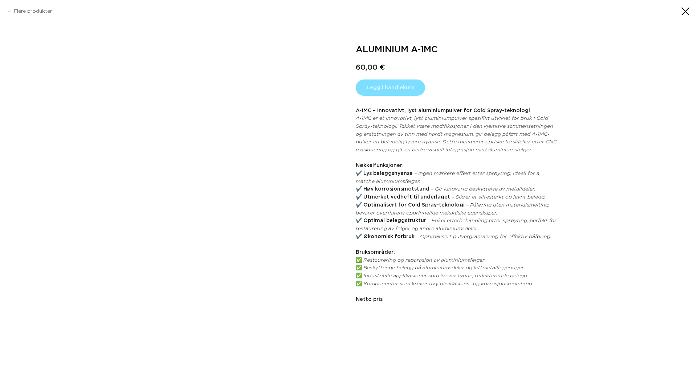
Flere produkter (33, 11)
